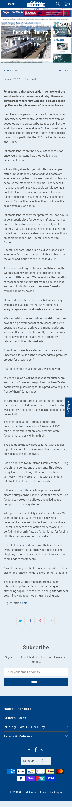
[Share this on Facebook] (30, 621)
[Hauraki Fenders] (36, 4)
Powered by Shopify (50, 792)
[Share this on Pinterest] (40, 621)
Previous (63, 70)
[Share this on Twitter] (20, 621)
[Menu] (2, 4)
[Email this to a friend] (50, 621)
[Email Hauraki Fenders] (29, 749)
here (25, 603)
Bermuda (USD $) (33, 760)
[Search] (57, 4)
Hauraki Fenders (28, 792)
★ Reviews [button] (68, 407)
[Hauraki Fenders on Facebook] (36, 749)
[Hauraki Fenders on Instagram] (42, 749)
